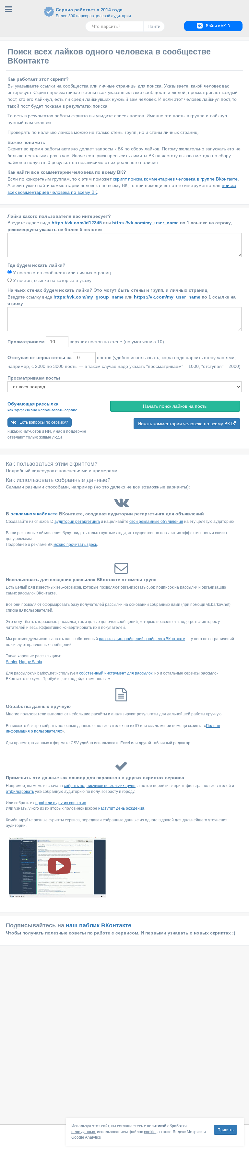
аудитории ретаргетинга (77, 521)
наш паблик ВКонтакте (98, 925)
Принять (225, 1130)
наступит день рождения (121, 808)
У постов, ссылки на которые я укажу (52, 280)
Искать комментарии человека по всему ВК (184, 423)
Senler (11, 662)
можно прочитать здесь (75, 544)
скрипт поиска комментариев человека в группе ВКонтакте (175, 179)
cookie (150, 1132)
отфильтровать (20, 791)
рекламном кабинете (34, 513)
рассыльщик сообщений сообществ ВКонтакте (142, 639)
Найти (154, 26)
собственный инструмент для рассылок (115, 673)
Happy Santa (30, 662)
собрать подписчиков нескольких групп (100, 785)
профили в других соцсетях (60, 803)
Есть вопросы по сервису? (43, 422)
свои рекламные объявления (156, 521)
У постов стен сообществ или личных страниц (62, 272)
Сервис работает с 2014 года (89, 12)
